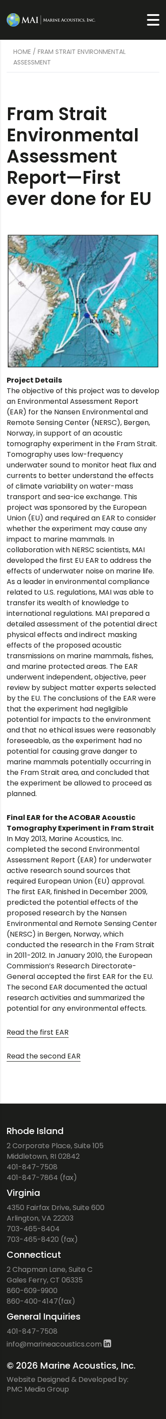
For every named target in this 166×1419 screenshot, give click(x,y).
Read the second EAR (44, 1056)
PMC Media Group (38, 1389)
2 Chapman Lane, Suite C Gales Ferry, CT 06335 (50, 1274)
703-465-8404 (33, 1229)
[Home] (51, 19)
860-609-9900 (32, 1291)
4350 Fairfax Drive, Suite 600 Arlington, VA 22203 (55, 1213)
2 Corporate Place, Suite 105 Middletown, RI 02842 (55, 1151)
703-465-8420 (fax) (42, 1239)
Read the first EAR (38, 1032)
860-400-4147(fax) (41, 1301)
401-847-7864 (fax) (42, 1177)
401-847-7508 (32, 1167)
